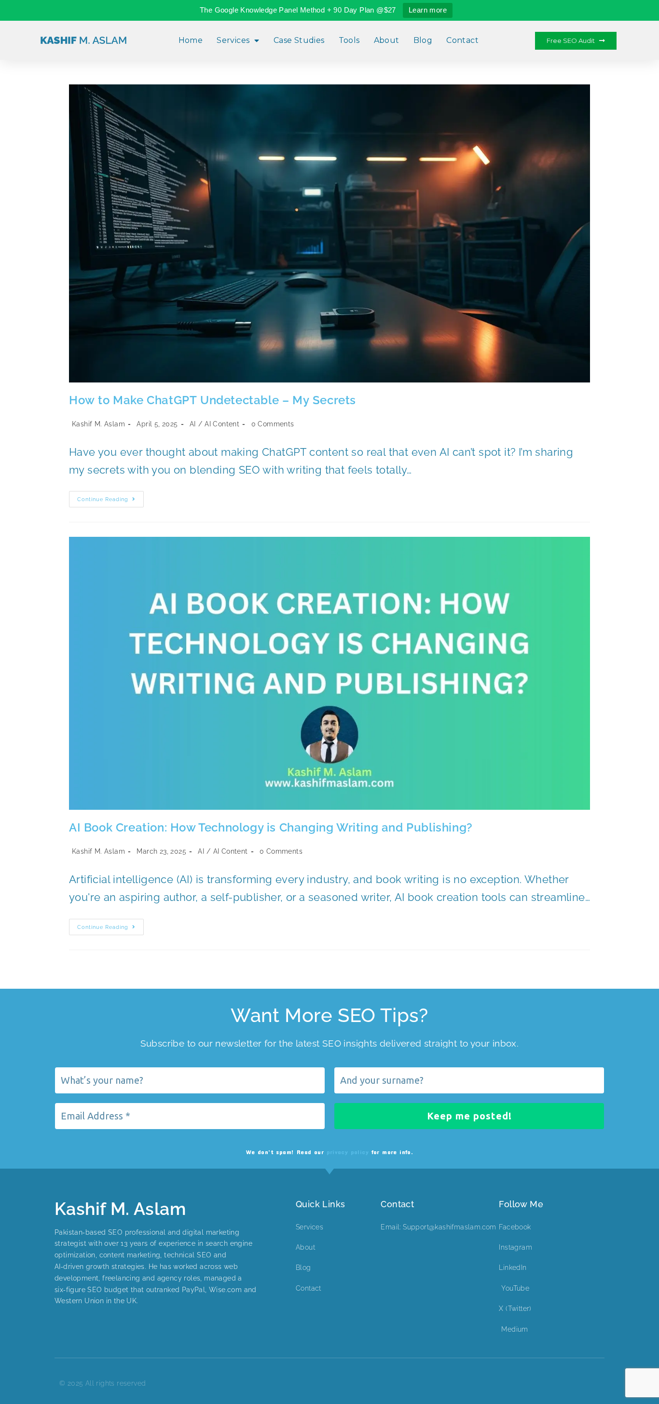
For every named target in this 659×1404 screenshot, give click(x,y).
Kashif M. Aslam (98, 424)
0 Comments (272, 424)
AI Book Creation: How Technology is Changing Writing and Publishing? (271, 827)
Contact (462, 40)
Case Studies (299, 40)
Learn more (428, 10)
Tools (349, 40)
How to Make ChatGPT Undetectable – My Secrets (212, 400)
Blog (423, 40)
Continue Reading (110, 497)
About (386, 40)
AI (193, 424)
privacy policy (348, 1152)
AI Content (222, 424)
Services (233, 40)
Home (190, 40)
